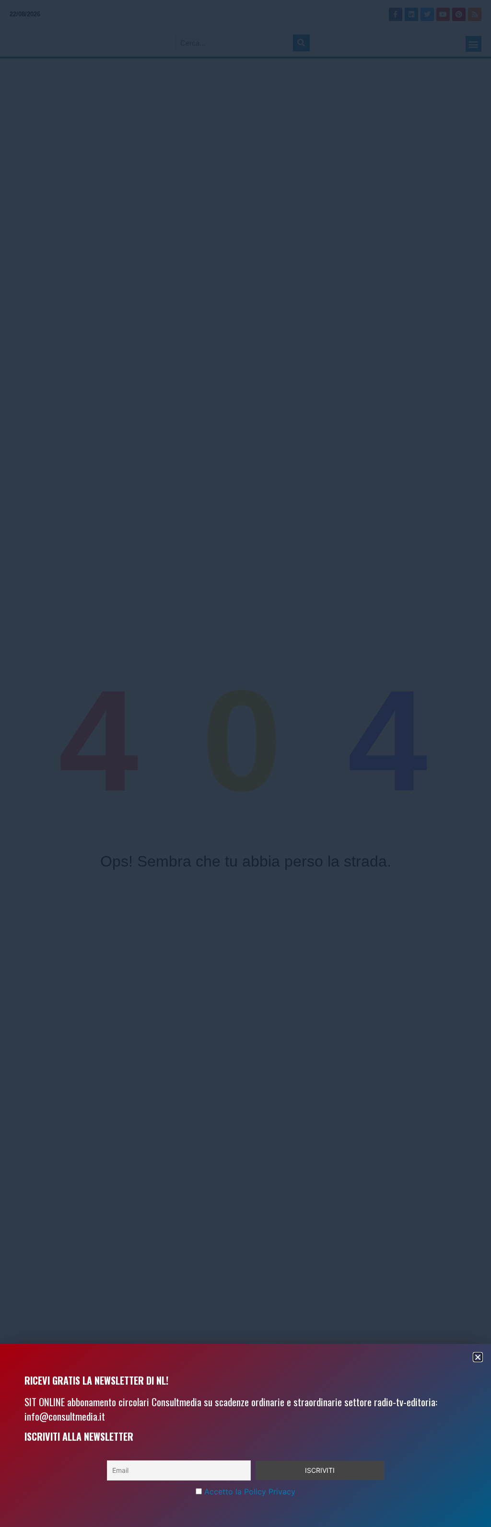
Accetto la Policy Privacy (249, 1491)
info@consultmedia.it (64, 1416)
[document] (245, 763)
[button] (477, 1357)
